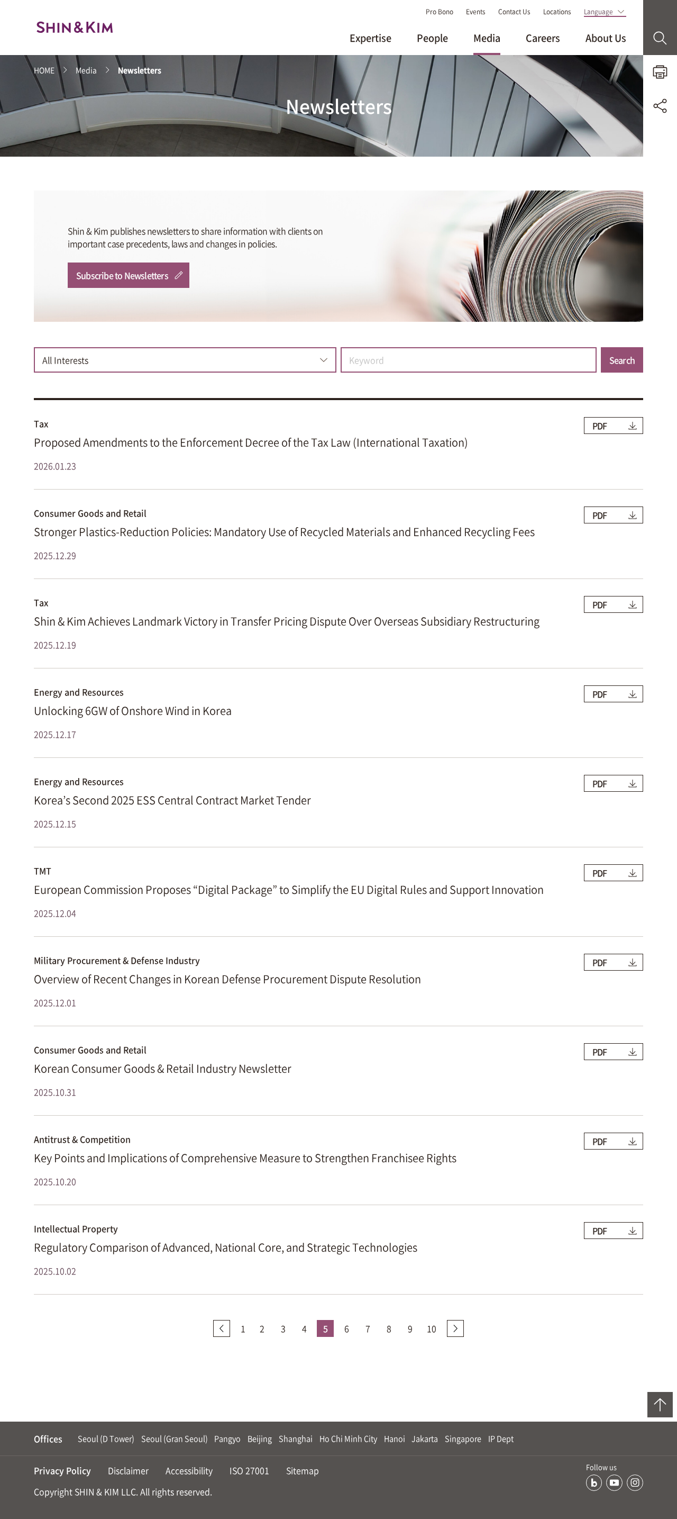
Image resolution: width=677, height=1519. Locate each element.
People (432, 38)
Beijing (260, 1438)
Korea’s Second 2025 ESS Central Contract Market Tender (172, 800)
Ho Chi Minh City (348, 1438)
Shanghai (296, 1438)
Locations (557, 11)
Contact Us (514, 11)
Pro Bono (439, 11)
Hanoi (394, 1438)
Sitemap (302, 1470)
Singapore (463, 1438)
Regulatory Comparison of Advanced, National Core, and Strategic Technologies (225, 1247)
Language (598, 11)
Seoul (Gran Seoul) (174, 1438)
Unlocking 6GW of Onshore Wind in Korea (133, 710)
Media (486, 38)
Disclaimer (128, 1470)
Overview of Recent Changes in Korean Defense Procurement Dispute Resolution (227, 979)
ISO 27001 (249, 1470)
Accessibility (189, 1470)
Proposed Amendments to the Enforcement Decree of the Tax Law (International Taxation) (251, 442)
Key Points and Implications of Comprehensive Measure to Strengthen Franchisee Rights (245, 1157)
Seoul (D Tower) (106, 1438)
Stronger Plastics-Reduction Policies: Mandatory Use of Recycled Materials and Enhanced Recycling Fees (284, 531)
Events (476, 11)
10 (431, 1328)
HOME (44, 70)
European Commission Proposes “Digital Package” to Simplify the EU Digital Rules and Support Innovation (289, 889)
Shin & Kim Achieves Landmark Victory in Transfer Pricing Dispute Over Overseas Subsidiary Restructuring (286, 621)
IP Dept (501, 1438)
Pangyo (227, 1438)
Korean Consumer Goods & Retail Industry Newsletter (162, 1068)
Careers (543, 38)
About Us (605, 38)
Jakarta (424, 1438)
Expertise (370, 38)
